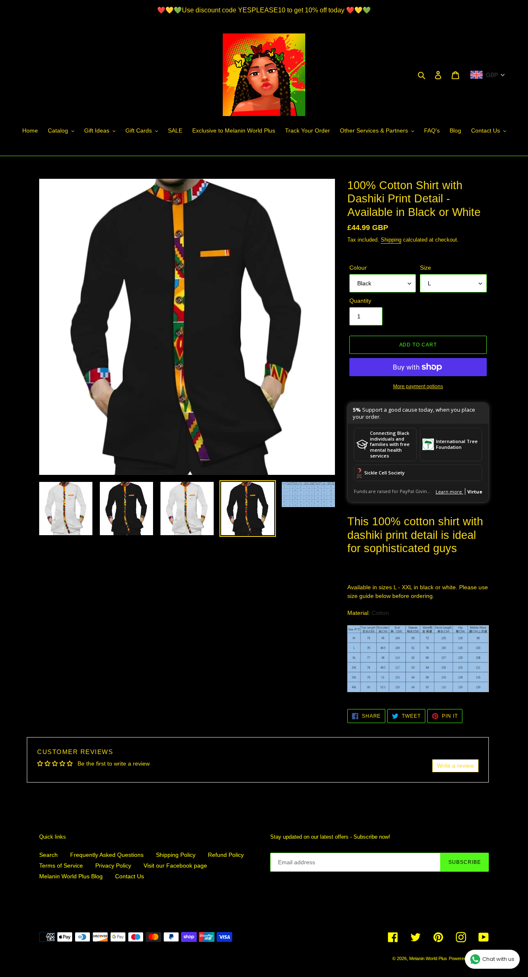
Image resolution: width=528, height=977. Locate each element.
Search (48, 854)
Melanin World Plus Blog (71, 876)
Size (425, 267)
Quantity (360, 300)
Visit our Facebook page (175, 865)
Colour (358, 267)
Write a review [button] (455, 765)
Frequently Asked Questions (107, 854)
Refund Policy (226, 854)
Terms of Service (61, 865)
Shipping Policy (176, 854)
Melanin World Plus (428, 958)
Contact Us (129, 876)
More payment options (418, 386)
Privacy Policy (113, 865)
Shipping (391, 240)
